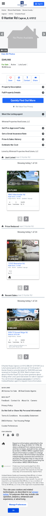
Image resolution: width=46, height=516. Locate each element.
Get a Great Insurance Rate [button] (14, 134)
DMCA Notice (7, 421)
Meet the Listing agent (12, 114)
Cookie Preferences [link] (10, 426)
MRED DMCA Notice (30, 462)
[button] (39, 4)
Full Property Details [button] (11, 92)
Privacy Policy (7, 405)
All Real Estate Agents (27, 391)
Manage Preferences (17, 505)
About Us (25, 400)
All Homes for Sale (9, 391)
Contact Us (15, 400)
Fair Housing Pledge (22, 421)
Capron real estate (23, 379)
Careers (34, 400)
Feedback (5, 401)
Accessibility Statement (28, 416)
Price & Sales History (11, 139)
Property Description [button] (11, 87)
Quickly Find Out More (23, 100)
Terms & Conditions (10, 416)
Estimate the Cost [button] (10, 145)
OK (13, 510)
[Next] (26, 218)
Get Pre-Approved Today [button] (13, 128)
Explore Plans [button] (37, 471)
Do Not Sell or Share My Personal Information (21, 411)
